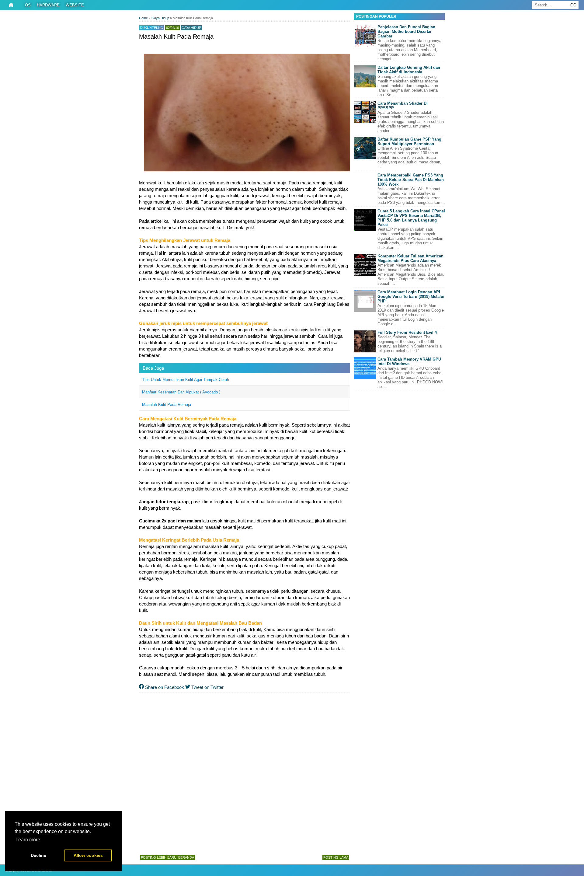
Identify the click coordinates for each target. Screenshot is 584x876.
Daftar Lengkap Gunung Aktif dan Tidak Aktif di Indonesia (408, 69)
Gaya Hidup (191, 28)
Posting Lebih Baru (158, 857)
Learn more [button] (28, 839)
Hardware (48, 5)
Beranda (186, 857)
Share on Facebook (164, 687)
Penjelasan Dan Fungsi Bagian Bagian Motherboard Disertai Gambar (406, 31)
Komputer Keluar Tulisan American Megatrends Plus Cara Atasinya (410, 258)
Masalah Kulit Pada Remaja (166, 404)
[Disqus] (244, 772)
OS (28, 5)
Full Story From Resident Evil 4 (407, 332)
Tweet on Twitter (207, 687)
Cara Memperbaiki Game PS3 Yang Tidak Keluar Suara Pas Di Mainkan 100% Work (410, 180)
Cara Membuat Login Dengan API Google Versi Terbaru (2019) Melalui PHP (410, 296)
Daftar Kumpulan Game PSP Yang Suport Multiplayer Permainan (409, 141)
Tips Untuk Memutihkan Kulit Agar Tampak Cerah (185, 379)
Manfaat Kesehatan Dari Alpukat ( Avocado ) (181, 392)
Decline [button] (38, 855)
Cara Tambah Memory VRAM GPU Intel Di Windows (409, 361)
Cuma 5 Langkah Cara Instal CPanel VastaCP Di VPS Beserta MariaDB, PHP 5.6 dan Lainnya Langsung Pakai (411, 218)
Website (75, 5)
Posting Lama (335, 857)
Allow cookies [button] (88, 855)
